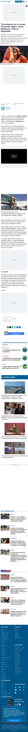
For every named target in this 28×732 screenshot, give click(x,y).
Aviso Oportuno (18, 650)
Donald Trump (4, 645)
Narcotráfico (4, 650)
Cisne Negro (4, 695)
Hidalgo (16, 634)
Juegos (16, 666)
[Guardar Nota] (20, 327)
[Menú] (26, 1)
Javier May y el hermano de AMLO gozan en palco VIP (11, 367)
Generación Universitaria (18, 656)
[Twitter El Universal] (23, 687)
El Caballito (5, 356)
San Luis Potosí (18, 638)
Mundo (3, 104)
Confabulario (4, 662)
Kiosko (4, 364)
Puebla (16, 632)
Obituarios (17, 654)
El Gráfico (17, 659)
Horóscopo (17, 670)
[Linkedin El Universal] (15, 692)
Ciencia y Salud (5, 666)
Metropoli (3, 646)
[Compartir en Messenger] (15, 327)
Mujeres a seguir (5, 632)
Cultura (3, 661)
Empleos (17, 652)
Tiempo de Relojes (5, 693)
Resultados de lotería (18, 672)
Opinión (5, 344)
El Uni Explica (4, 638)
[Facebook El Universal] (19, 687)
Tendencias (4, 664)
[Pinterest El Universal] (23, 690)
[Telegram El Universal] (15, 687)
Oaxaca (16, 630)
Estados (3, 648)
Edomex (17, 629)
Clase (2, 682)
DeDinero (17, 663)
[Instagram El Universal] (20, 690)
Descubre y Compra (19, 647)
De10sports (17, 661)
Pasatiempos (18, 668)
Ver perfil (8, 109)
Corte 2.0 (3, 630)
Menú (2, 671)
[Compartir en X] (10, 327)
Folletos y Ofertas (19, 648)
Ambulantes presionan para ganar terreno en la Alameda (11, 359)
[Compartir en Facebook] (8, 327)
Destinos (3, 675)
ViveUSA (17, 664)
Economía (3, 655)
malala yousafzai (7, 320)
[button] (18, 2)
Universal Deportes (5, 657)
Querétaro (17, 636)
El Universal (6, 318)
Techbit (3, 669)
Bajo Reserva (6, 348)
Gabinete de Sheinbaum (4, 640)
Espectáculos (4, 659)
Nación (2, 629)
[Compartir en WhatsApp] (13, 327)
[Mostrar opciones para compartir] (27, 6)
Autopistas (3, 676)
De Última (3, 687)
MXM (2, 668)
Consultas (3, 678)
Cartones (3, 653)
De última (3, 673)
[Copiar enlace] (17, 327)
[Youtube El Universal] (16, 690)
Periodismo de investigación (4, 635)
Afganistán (14, 318)
